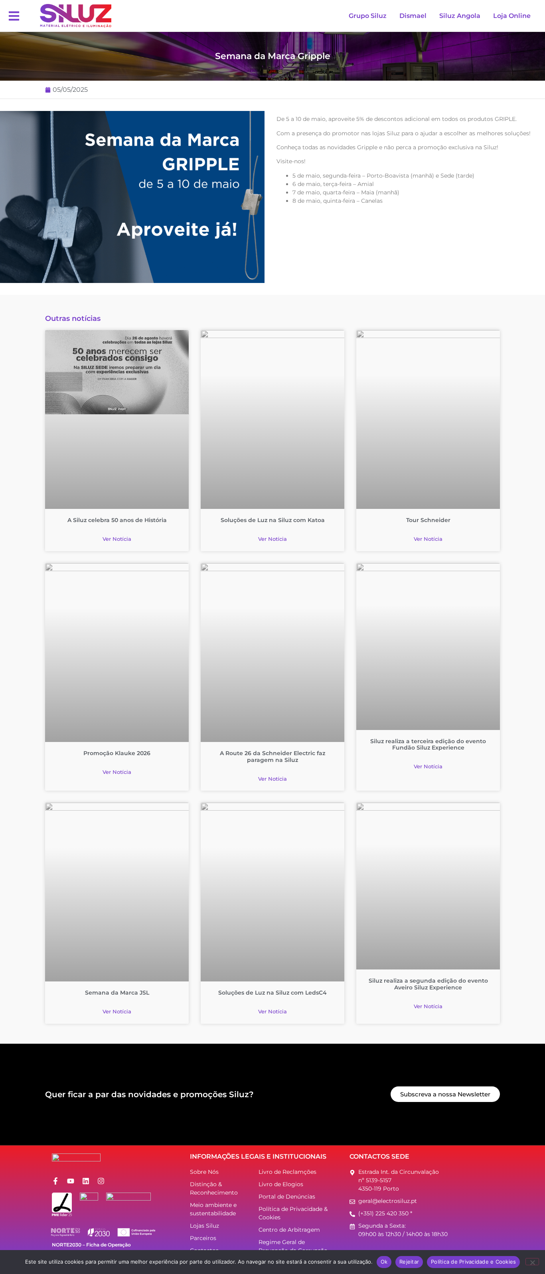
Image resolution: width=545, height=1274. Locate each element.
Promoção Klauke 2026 (116, 753)
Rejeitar (409, 1261)
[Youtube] (70, 1181)
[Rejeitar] (532, 1261)
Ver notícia (117, 539)
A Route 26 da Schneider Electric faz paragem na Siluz (272, 757)
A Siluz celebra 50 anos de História (117, 520)
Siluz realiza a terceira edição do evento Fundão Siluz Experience (428, 745)
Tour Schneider (428, 520)
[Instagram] (101, 1181)
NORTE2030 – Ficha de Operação (91, 1245)
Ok (384, 1261)
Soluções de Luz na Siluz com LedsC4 (272, 992)
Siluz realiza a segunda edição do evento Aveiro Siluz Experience (428, 984)
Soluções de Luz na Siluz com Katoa (273, 520)
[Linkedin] (85, 1181)
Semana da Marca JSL (117, 992)
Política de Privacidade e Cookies (473, 1261)
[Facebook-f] (55, 1181)
